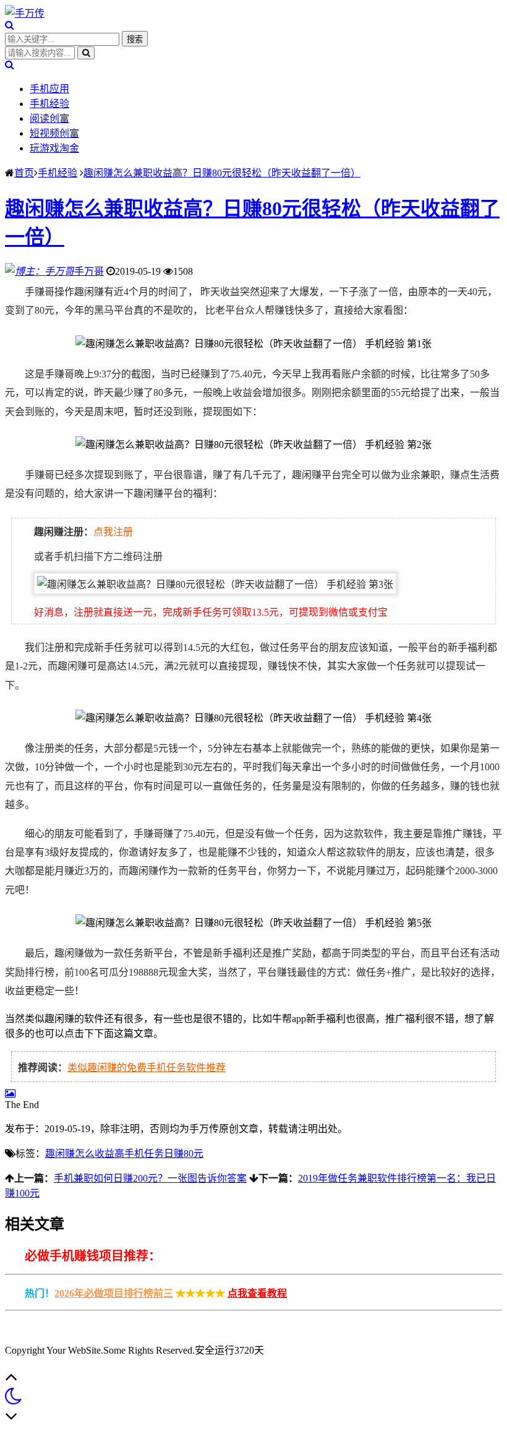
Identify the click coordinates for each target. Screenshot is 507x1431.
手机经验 (49, 103)
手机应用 (49, 89)
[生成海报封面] (10, 1093)
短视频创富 (54, 133)
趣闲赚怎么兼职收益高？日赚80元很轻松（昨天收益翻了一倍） (221, 173)
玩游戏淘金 (54, 148)
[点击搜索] (9, 25)
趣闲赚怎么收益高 (84, 1153)
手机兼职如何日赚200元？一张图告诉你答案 (150, 1178)
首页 (24, 173)
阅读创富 (49, 118)
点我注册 (113, 531)
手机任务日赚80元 (163, 1153)
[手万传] (25, 13)
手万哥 (89, 271)
